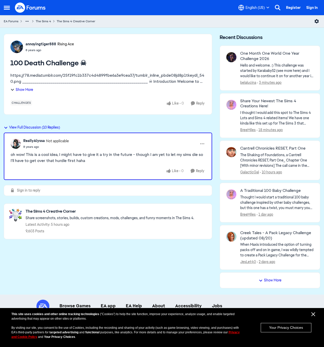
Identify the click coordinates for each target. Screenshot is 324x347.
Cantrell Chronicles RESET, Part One (273, 148)
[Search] (278, 8)
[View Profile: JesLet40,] (231, 237)
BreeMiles (248, 130)
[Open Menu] (316, 21)
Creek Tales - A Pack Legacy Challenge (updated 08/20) (275, 235)
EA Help (134, 306)
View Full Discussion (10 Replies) (34, 127)
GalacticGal (249, 172)
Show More (24, 89)
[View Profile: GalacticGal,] (231, 152)
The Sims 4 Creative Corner (76, 21)
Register (293, 7)
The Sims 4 (43, 21)
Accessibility (188, 306)
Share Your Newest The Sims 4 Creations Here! (268, 103)
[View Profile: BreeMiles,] (231, 105)
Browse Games (75, 306)
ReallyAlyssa (34, 140)
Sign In (312, 7)
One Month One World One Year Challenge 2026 (269, 56)
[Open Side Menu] (6, 7)
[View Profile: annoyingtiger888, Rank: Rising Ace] (16, 46)
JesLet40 (248, 261)
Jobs (217, 306)
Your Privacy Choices (286, 327)
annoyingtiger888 (41, 44)
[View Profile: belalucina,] (231, 57)
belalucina (248, 82)
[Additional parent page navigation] (27, 21)
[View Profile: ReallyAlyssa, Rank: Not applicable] (16, 144)
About (158, 306)
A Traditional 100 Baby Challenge (270, 190)
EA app (108, 306)
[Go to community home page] (30, 8)
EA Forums (11, 21)
